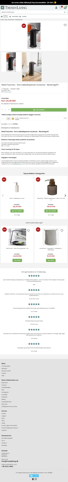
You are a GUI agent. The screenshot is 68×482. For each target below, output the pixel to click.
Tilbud (3, 420)
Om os (3, 440)
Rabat (3, 418)
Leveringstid (4, 394)
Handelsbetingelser (6, 387)
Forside (2, 19)
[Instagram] (35, 479)
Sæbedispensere (17, 164)
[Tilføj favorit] (65, 25)
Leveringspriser (5, 392)
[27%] (51, 237)
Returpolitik (4, 397)
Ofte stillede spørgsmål (7, 438)
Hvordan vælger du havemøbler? (9, 425)
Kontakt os (4, 443)
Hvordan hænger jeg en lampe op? (10, 428)
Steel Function (8, 92)
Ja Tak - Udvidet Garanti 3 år (22, 118)
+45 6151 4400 (7, 466)
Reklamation (5, 382)
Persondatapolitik (6, 366)
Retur (3, 390)
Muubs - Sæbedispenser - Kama (17, 198)
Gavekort (4, 373)
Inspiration (4, 430)
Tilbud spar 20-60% (6, 371)
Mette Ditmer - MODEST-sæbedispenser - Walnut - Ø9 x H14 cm (51, 199)
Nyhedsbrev (4, 368)
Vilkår (3, 375)
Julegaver (4, 416)
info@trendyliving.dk (10, 461)
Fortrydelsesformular (6, 401)
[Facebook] (32, 479)
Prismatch (4, 385)
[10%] (17, 237)
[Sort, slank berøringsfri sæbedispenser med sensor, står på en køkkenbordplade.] (11, 67)
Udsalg (3, 423)
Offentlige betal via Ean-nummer (9, 406)
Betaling (3, 399)
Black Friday (4, 404)
